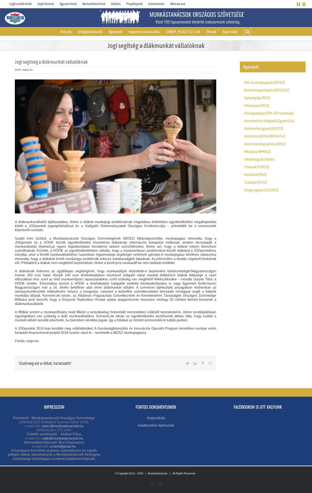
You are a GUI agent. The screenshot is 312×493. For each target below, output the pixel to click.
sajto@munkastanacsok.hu (62, 438)
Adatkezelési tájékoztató (156, 425)
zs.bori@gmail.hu (62, 446)
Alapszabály (156, 418)
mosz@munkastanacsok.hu (62, 426)
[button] (247, 31)
